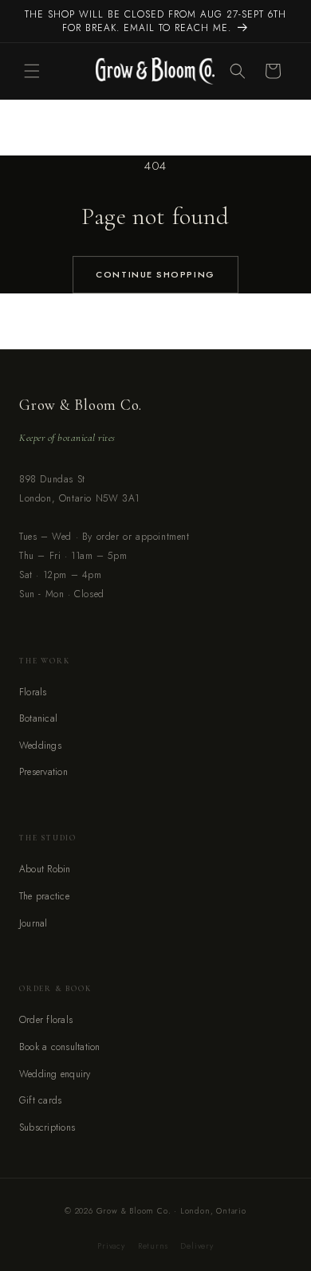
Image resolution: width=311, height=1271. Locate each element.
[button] (31, 71)
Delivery (196, 1246)
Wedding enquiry (55, 1074)
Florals (33, 692)
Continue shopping (155, 274)
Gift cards (40, 1100)
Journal (33, 923)
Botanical (38, 718)
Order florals (46, 1020)
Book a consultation (59, 1047)
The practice (44, 896)
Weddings (40, 745)
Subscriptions (47, 1127)
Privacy (111, 1246)
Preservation (43, 772)
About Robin (45, 869)
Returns (153, 1246)
